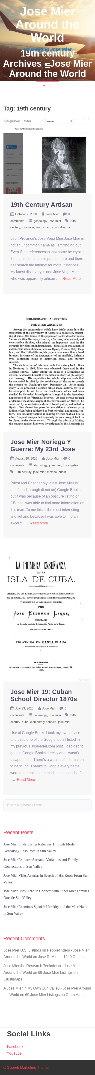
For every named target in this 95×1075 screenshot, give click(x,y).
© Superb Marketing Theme (26, 1067)
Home (48, 86)
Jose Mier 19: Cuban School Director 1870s (43, 695)
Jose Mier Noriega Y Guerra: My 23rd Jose (42, 445)
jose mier (55, 221)
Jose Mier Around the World (47, 24)
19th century (23, 472)
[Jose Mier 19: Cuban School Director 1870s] (47, 618)
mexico (52, 472)
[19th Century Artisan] (47, 156)
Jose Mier (52, 214)
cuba (25, 722)
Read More (71, 279)
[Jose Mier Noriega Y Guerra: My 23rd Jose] (47, 370)
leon (38, 227)
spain (46, 227)
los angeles (70, 465)
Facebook (15, 1047)
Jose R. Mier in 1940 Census (61, 957)
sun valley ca (61, 227)
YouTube (14, 1053)
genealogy (40, 221)
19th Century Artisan (41, 204)
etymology (40, 465)
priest (62, 472)
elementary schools (43, 722)
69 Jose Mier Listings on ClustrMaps (54, 995)
